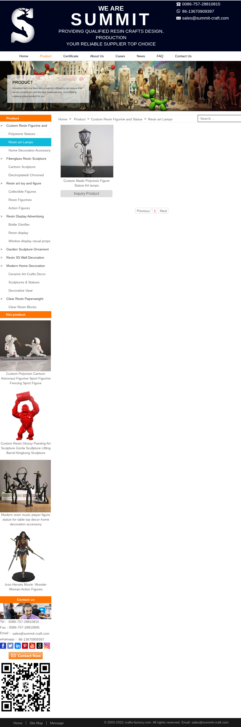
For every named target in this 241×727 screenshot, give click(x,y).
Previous (143, 211)
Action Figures (19, 208)
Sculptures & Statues (24, 282)
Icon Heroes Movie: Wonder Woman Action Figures (26, 587)
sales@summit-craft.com (205, 18)
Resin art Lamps (20, 142)
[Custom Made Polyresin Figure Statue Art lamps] (86, 151)
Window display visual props (29, 241)
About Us (97, 56)
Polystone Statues (21, 134)
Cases (120, 56)
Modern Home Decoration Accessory (22, 267)
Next (163, 211)
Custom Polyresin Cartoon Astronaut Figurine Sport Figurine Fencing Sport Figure (26, 378)
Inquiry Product (86, 194)
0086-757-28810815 (23, 622)
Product (46, 56)
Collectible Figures (22, 191)
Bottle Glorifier (19, 224)
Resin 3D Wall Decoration (22, 257)
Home (23, 56)
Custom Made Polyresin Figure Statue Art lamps (87, 183)
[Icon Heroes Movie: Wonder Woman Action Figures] (25, 556)
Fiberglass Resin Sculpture (23, 158)
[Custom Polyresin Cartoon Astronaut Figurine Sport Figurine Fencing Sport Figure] (25, 345)
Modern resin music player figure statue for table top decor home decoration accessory (25, 519)
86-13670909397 (198, 11)
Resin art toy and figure (20, 183)
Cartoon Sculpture (22, 167)
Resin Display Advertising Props (22, 217)
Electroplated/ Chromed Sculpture (22, 176)
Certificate (70, 56)
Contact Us (183, 56)
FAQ (160, 56)
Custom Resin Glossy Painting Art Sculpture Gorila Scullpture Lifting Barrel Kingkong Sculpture (26, 448)
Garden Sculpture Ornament (24, 249)
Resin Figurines (20, 200)
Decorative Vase (20, 290)
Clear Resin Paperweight (21, 299)
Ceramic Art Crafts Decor (27, 274)
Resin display (18, 233)
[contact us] (26, 654)
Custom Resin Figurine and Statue (23, 127)
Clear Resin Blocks (22, 307)
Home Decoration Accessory (29, 150)
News (141, 56)
